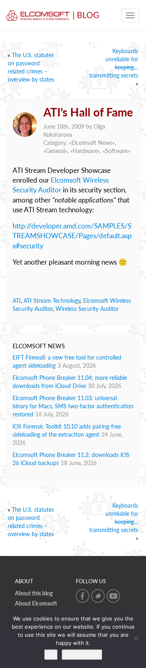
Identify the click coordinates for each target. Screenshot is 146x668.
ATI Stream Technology (52, 300)
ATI (17, 300)
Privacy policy (82, 654)
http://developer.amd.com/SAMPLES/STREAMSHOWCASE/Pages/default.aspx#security (72, 236)
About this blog (34, 593)
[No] (136, 638)
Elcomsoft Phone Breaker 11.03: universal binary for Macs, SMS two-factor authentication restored (73, 406)
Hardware (85, 150)
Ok (50, 654)
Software (116, 150)
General (55, 150)
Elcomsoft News (91, 142)
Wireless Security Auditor (87, 308)
